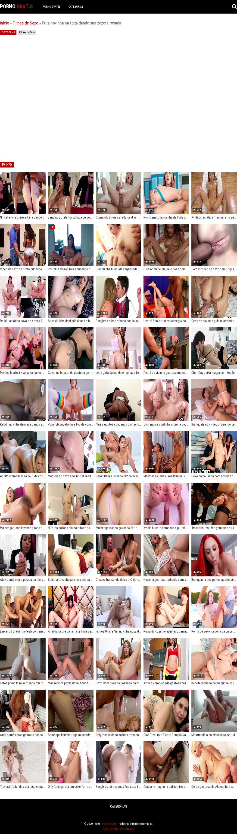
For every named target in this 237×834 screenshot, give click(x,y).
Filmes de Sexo (25, 23)
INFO (9, 165)
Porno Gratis (51, 6)
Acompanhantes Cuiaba (118, 829)
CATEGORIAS (76, 6)
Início (4, 23)
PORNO (16, 6)
